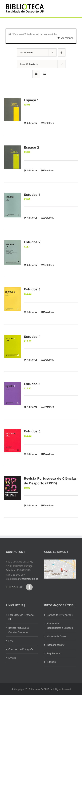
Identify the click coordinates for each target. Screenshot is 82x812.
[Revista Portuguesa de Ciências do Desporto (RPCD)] (12, 488)
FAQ (10, 640)
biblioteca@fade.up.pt (25, 579)
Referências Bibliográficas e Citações (60, 626)
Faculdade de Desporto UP (21, 617)
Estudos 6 (32, 431)
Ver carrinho (67, 38)
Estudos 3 (32, 289)
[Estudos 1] (12, 205)
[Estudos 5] (12, 394)
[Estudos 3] (12, 299)
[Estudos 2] (12, 252)
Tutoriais (51, 662)
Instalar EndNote (56, 645)
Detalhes (49, 123)
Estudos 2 (32, 242)
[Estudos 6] (12, 441)
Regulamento (54, 653)
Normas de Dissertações (59, 615)
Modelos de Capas (56, 636)
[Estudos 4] (12, 346)
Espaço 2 (31, 147)
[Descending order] (61, 52)
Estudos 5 (32, 384)
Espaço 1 (31, 100)
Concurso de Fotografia (20, 649)
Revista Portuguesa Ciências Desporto (18, 630)
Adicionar (32, 123)
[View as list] (44, 74)
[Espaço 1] (12, 110)
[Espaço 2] (12, 157)
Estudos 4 (32, 337)
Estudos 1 (32, 195)
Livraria (12, 657)
